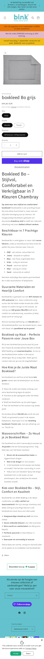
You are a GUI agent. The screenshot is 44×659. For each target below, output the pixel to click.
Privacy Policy (31, 648)
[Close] (42, 640)
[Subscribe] (36, 595)
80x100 (7, 125)
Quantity (5, 140)
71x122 (19, 125)
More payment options (22, 167)
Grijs (6, 115)
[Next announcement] (39, 5)
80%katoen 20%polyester (15, 135)
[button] (5, 18)
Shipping (13, 107)
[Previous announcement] (4, 5)
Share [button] (6, 555)
